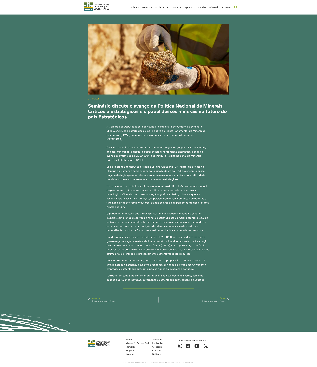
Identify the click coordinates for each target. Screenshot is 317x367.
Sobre (134, 7)
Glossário (214, 7)
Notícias (202, 7)
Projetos (159, 7)
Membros (147, 7)
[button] (135, 7)
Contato (226, 7)
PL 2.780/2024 (174, 7)
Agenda (188, 7)
